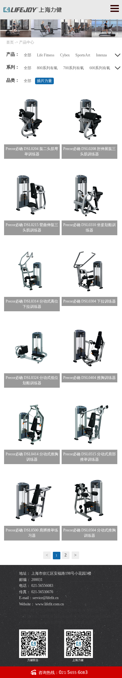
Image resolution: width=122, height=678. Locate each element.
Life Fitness (45, 55)
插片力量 (44, 81)
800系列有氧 (47, 68)
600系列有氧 (99, 68)
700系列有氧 (73, 68)
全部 (27, 55)
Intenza (101, 55)
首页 (10, 42)
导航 (114, 8)
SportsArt (82, 55)
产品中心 (26, 42)
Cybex (65, 55)
